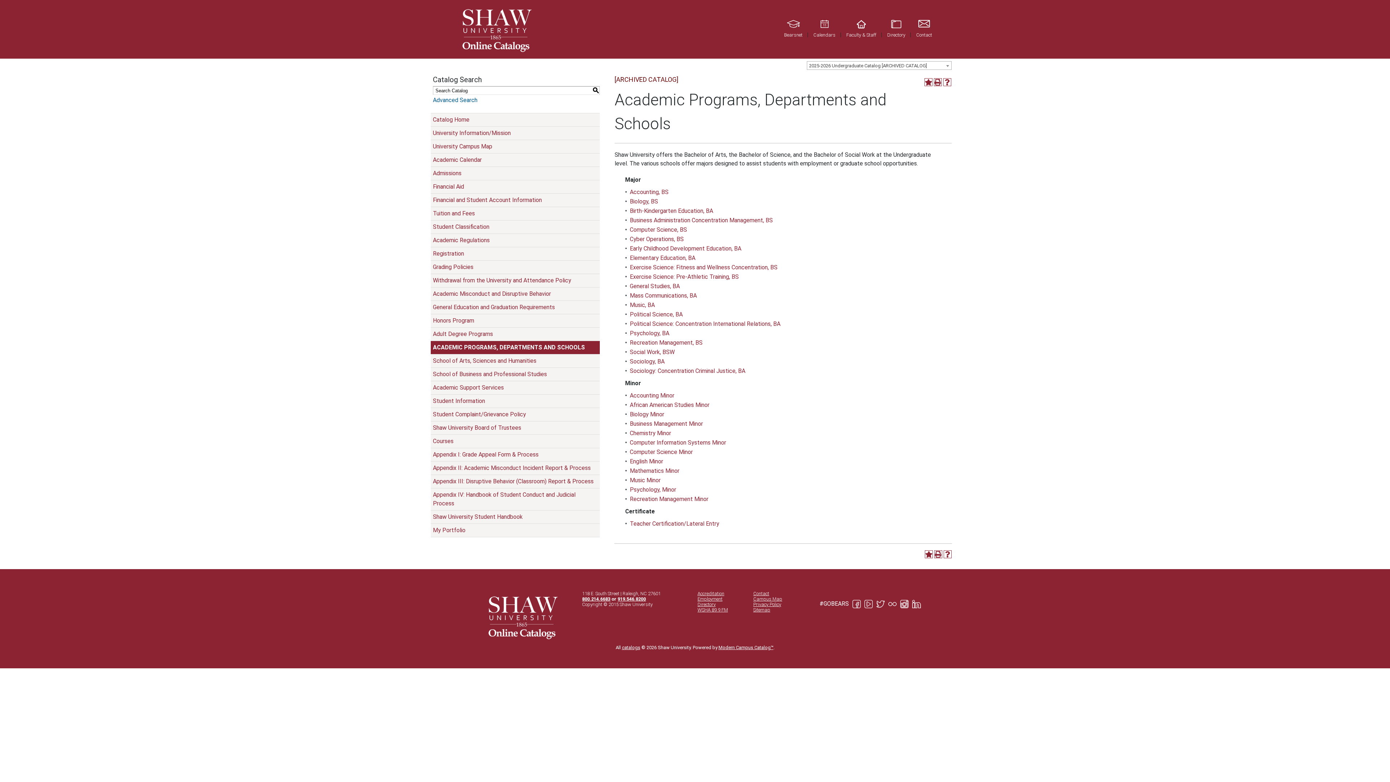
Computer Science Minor (661, 452)
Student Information (459, 401)
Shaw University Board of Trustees (477, 427)
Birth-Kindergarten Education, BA (671, 210)
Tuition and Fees (454, 213)
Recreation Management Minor (669, 499)
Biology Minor (647, 414)
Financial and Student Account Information (487, 200)
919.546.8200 (632, 599)
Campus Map (767, 599)
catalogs (631, 647)
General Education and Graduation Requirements (494, 307)
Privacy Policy (767, 604)
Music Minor (645, 480)
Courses (443, 441)
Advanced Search (455, 100)
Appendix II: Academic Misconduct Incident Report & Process (512, 467)
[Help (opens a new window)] (947, 82)
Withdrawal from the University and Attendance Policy (502, 280)
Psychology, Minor (653, 489)
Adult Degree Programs (463, 334)
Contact (761, 593)
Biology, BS (644, 201)
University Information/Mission (472, 133)
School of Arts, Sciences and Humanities (484, 360)
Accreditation (711, 593)
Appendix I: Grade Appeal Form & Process (486, 454)
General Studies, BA (655, 286)
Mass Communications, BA (663, 295)
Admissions (447, 173)
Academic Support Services (468, 387)
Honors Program (453, 320)
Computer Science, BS (658, 229)
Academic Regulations (461, 240)
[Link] (496, 29)
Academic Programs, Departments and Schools (509, 347)
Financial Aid (448, 186)
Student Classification (461, 226)
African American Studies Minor (669, 404)
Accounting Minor (652, 395)
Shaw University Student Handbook (478, 516)
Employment (710, 599)
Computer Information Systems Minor (678, 442)
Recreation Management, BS (666, 342)
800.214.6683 (596, 599)
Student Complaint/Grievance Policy (479, 414)
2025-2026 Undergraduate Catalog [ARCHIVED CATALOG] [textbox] (868, 65)
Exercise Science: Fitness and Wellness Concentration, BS (704, 267)
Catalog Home (451, 119)
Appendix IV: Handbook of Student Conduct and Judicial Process (504, 499)
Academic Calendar (457, 159)
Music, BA (642, 305)
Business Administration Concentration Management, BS (701, 220)
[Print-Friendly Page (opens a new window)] (938, 82)
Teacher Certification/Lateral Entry (674, 523)
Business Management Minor (666, 423)
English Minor (646, 461)
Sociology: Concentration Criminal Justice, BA (687, 370)
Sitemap (761, 610)
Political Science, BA (656, 314)
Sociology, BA (647, 361)
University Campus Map (462, 146)
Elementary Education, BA (662, 258)
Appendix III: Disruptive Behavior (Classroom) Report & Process (513, 481)
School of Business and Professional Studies (490, 374)
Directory (707, 604)
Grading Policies (453, 267)
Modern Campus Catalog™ (746, 647)
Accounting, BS (649, 192)
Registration (448, 253)
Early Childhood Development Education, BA (685, 248)
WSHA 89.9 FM (713, 610)
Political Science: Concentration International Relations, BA (705, 323)
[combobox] (879, 65)
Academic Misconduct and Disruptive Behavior (492, 293)
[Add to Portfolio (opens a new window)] (928, 82)
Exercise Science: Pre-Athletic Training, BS (684, 276)
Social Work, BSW (652, 352)
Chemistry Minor (650, 433)
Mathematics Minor (654, 470)
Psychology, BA (649, 333)
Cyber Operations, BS (657, 239)
